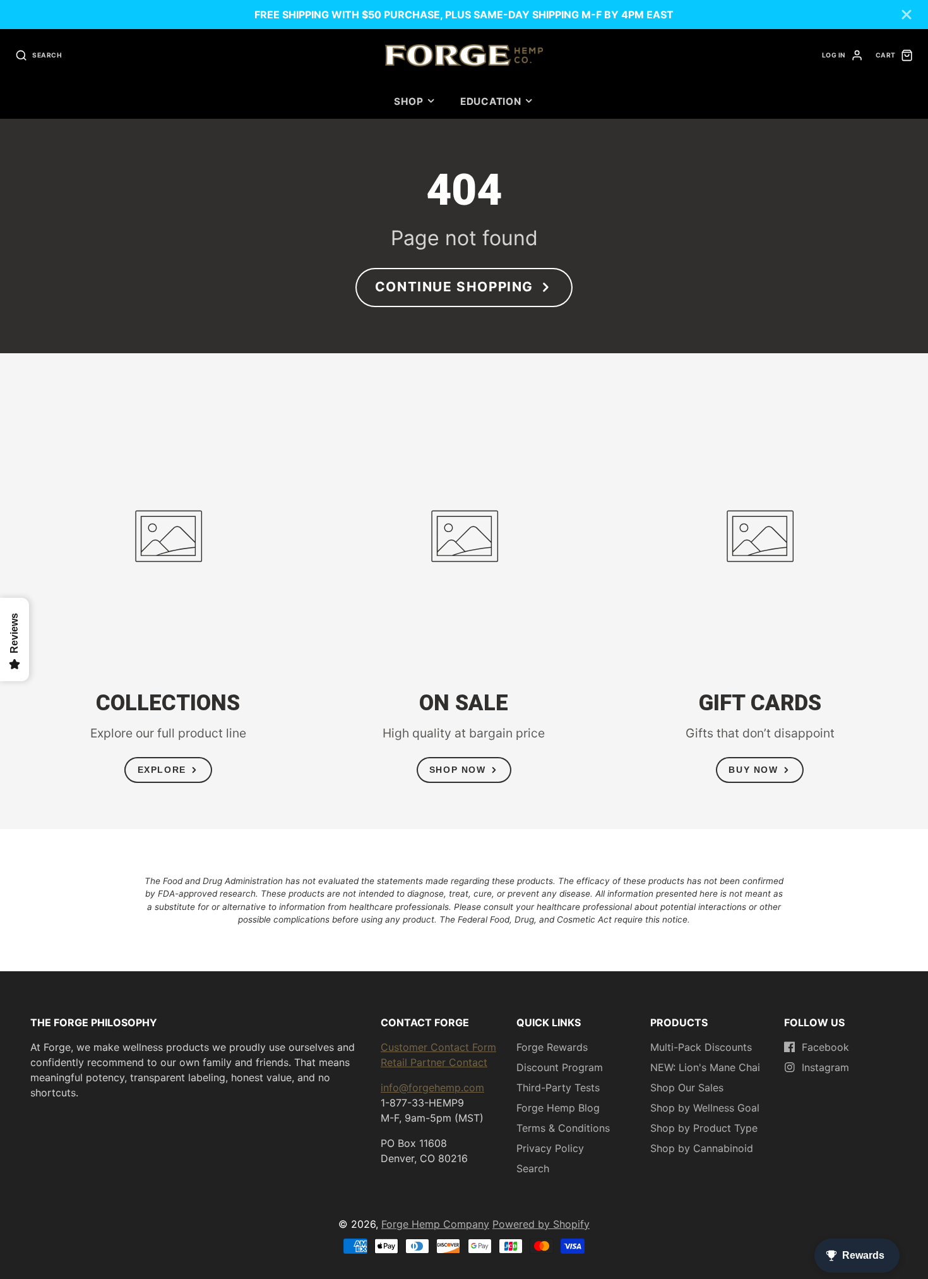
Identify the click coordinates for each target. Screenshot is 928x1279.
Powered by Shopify (541, 1224)
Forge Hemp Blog (558, 1107)
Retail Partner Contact (434, 1062)
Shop (408, 101)
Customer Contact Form (438, 1047)
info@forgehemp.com (432, 1087)
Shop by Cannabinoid (701, 1148)
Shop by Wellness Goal (704, 1107)
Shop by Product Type (704, 1128)
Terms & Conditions (563, 1128)
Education (490, 101)
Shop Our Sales (686, 1087)
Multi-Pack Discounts (701, 1047)
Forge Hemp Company (435, 1224)
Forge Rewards (552, 1047)
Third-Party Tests (558, 1087)
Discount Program (559, 1067)
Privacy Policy (550, 1148)
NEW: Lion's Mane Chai (705, 1067)
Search (532, 1168)
